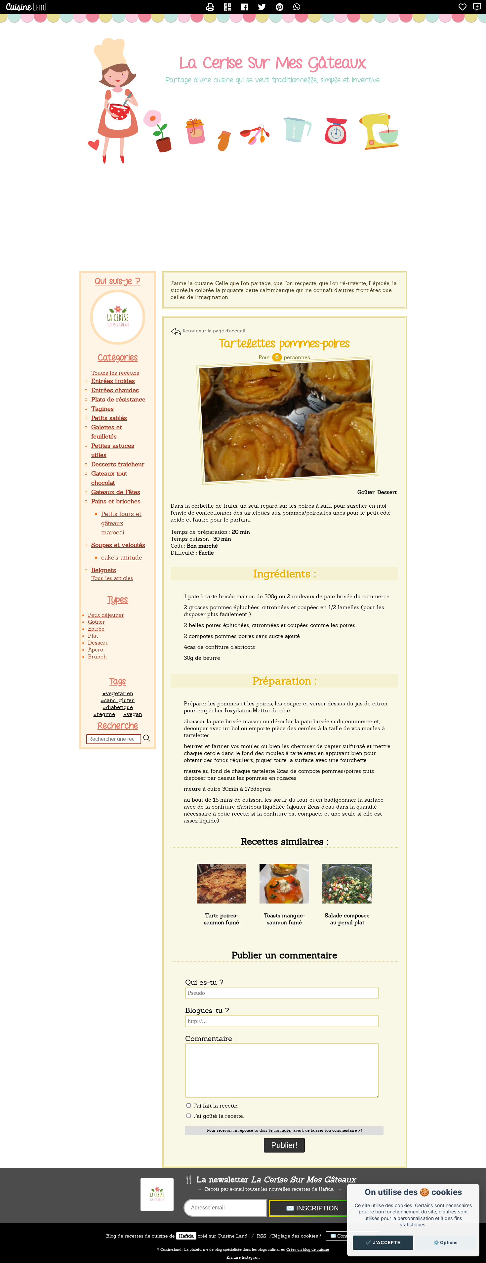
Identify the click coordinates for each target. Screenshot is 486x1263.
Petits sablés (109, 418)
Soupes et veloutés (118, 545)
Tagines (102, 408)
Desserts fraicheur (117, 464)
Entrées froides (113, 381)
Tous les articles (112, 578)
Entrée (96, 628)
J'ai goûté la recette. (218, 1116)
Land (233, 1236)
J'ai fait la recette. (215, 1105)
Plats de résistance (118, 399)
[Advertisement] (243, 218)
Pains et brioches (116, 501)
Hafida (186, 1236)
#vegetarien (117, 693)
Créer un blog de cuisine (307, 1249)
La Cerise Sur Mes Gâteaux (273, 63)
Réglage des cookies (295, 1236)
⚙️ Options (445, 1242)
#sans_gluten (118, 700)
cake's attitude (121, 557)
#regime (104, 714)
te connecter (280, 1130)
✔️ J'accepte (383, 1242)
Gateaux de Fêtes (115, 492)
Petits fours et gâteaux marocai (121, 523)
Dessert (97, 642)
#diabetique (118, 707)
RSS (261, 1236)
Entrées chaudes (115, 390)
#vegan (132, 714)
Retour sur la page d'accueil (213, 331)
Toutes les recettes (115, 372)
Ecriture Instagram (243, 1257)
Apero (95, 649)
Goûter (96, 621)
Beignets (103, 570)
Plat (93, 635)
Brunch (97, 656)
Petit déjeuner (106, 614)
